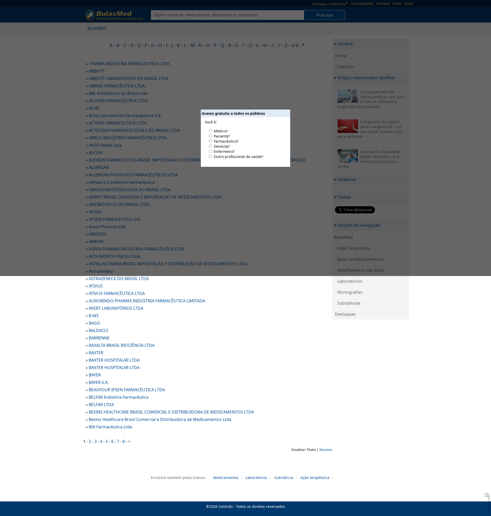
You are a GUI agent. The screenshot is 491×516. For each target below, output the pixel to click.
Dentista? (222, 146)
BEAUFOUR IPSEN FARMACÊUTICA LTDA (127, 390)
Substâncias (349, 303)
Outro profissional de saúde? (238, 156)
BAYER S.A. (99, 382)
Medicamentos (226, 477)
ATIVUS (96, 286)
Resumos (325, 450)
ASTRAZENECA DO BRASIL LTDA (119, 278)
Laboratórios (349, 281)
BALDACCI (98, 330)
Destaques (345, 314)
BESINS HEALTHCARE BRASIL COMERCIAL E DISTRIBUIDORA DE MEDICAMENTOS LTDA (171, 412)
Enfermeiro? (224, 151)
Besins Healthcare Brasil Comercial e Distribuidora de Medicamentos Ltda (160, 419)
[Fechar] (485, 496)
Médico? (221, 131)
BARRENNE (99, 338)
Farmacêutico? (226, 141)
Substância (283, 477)
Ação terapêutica (314, 477)
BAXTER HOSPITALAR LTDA (114, 360)
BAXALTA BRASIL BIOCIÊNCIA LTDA (121, 345)
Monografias (349, 292)
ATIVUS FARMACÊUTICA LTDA (117, 293)
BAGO (94, 323)
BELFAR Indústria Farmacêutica (119, 397)
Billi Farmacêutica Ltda (110, 427)
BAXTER (96, 353)
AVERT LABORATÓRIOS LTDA (116, 308)
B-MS (94, 315)
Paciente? (222, 136)
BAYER (95, 375)
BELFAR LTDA (101, 404)
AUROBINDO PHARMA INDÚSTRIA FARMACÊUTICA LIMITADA (147, 301)
